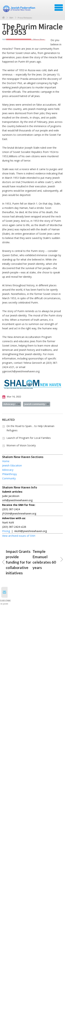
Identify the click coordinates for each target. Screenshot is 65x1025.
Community (9, 478)
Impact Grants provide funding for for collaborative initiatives (18, 562)
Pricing (6, 531)
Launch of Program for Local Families (28, 438)
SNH (11, 17)
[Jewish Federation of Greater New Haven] (19, 8)
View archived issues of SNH (18, 535)
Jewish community (36, 404)
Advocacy (11, 404)
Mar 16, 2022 (13, 396)
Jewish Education (12, 465)
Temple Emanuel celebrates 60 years (44, 559)
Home (3, 17)
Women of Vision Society (21, 445)
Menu (59, 7)
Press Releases (25, 17)
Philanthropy (9, 474)
